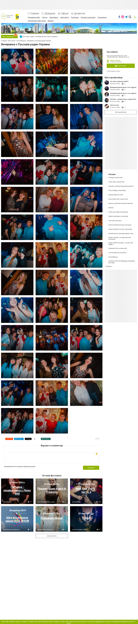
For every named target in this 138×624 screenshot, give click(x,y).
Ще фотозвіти (51, 536)
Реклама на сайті (34, 17)
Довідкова (75, 17)
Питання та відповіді (88, 17)
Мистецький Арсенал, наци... (46, 501)
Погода (44, 17)
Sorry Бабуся (112, 52)
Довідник (50, 13)
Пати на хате (114, 105)
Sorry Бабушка (7, 501)
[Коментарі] (98, 439)
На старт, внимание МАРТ (119, 81)
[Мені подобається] (96, 439)
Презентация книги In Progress (51, 490)
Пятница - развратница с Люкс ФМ (17, 490)
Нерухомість (53, 17)
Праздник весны (52, 518)
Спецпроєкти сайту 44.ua (37, 21)
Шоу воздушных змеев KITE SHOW (17, 519)
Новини (34, 13)
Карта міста (64, 17)
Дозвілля (79, 13)
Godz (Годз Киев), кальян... (80, 529)
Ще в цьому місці (120, 112)
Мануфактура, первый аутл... (11, 529)
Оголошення (102, 17)
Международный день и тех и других (123, 87)
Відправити (91, 467)
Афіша (64, 13)
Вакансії (51, 21)
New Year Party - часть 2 (86, 490)
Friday (86, 518)
